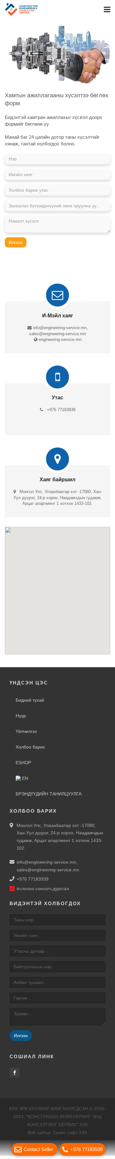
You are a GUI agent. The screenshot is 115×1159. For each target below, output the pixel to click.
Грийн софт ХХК (70, 1135)
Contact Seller (38, 1149)
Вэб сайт (37, 1135)
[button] (57, 590)
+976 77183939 (86, 1149)
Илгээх (16, 245)
